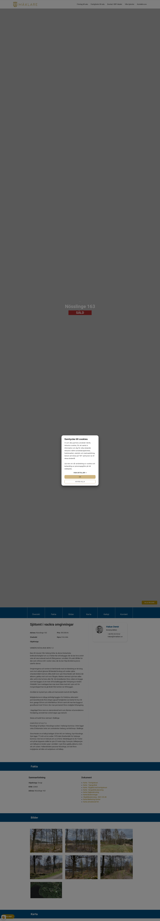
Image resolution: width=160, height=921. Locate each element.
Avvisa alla (80, 481)
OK (80, 477)
